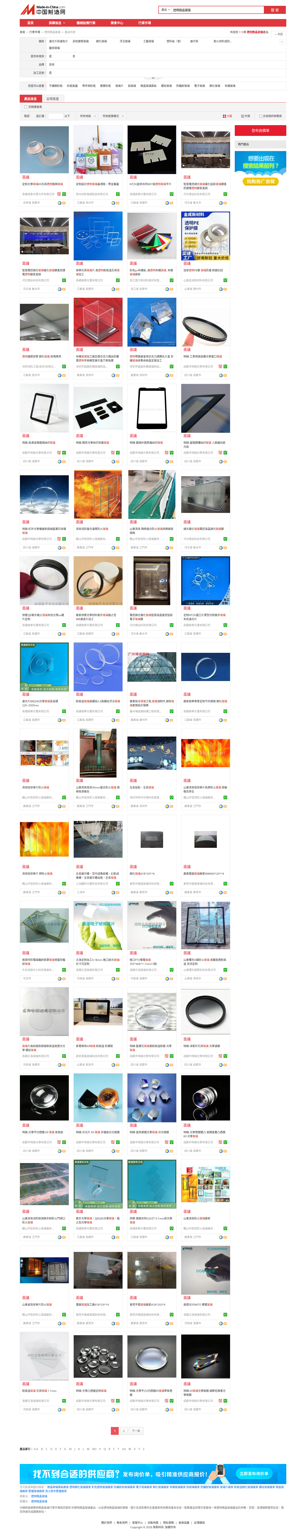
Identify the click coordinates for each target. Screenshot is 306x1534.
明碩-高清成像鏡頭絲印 (38, 443)
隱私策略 (168, 1523)
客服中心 (137, 1523)
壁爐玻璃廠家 (36, 1491)
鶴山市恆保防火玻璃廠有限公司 (93, 539)
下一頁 (136, 1431)
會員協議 (184, 1523)
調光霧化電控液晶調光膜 (203, 529)
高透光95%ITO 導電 (198, 1305)
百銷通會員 (35, 107)
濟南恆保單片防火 (35, 787)
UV (124, 1449)
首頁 (30, 23)
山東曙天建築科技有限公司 (199, 970)
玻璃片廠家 (226, 1487)
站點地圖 (153, 1523)
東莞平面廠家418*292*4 (147, 1305)
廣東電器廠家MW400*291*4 (203, 874)
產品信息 (30, 98)
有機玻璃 (230, 86)
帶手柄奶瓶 (89, 86)
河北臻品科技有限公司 (196, 194)
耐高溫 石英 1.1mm (39, 1391)
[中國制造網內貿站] (43, 9)
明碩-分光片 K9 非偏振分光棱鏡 (98, 1132)
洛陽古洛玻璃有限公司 (89, 970)
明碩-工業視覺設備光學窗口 (202, 356)
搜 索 (275, 10)
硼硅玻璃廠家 (267, 1487)
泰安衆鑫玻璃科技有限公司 (92, 1056)
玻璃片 (119, 86)
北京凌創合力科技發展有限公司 (39, 970)
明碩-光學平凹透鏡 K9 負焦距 (42, 1132)
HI (70, 1449)
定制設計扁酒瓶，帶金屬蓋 (97, 184)
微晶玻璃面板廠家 (58, 1487)
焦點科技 (158, 1527)
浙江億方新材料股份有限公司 (146, 280)
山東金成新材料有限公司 (198, 280)
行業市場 (144, 23)
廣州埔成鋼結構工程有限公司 (146, 711)
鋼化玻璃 (214, 86)
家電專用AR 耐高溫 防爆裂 (94, 1046)
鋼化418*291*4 (142, 874)
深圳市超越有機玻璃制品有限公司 (93, 367)
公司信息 (52, 98)
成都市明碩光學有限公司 (198, 367)
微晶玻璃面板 (148, 86)
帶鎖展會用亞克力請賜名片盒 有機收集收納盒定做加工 (151, 358)
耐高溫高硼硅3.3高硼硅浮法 (98, 701)
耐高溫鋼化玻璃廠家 (246, 1487)
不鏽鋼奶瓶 (55, 86)
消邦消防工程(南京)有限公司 (39, 367)
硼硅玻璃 (166, 86)
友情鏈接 (199, 1523)
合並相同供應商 (272, 116)
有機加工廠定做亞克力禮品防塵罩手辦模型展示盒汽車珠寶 (97, 358)
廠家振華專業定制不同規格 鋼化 (205, 701)
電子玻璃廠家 (144, 1487)
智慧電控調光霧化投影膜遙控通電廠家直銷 (204, 186)
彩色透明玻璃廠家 (102, 1487)
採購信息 (55, 23)
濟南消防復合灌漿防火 (92, 529)
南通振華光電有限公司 (143, 194)
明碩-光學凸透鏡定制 (91, 1391)
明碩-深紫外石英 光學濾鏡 (201, 1046)
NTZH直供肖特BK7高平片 (150, 184)
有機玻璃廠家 (178, 1487)
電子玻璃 (199, 86)
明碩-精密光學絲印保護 (92, 443)
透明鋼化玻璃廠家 (80, 1487)
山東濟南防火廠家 (196, 1218)
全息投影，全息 (142, 787)
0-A (36, 1449)
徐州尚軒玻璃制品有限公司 (92, 194)
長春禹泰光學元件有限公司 (38, 194)
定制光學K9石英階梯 (42, 184)
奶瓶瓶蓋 (72, 86)
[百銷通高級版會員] (59, 194)
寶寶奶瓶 (105, 86)
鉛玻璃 (132, 86)
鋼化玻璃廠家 (161, 1487)
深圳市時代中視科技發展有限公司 (146, 797)
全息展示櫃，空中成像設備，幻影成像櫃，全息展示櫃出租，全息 (97, 876)
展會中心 (117, 23)
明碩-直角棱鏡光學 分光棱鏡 (149, 1132)
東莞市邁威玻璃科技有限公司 (146, 884)
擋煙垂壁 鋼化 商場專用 (41, 356)
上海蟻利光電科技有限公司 (92, 884)
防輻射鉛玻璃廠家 (124, 1487)
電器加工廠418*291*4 (92, 1305)
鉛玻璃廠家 (193, 1487)
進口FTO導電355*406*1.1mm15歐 (143, 962)
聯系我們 (122, 1523)
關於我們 (106, 1523)
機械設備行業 (86, 23)
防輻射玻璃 (183, 86)
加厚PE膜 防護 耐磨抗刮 (203, 270)
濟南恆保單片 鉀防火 (37, 874)
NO (94, 1449)
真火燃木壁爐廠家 (56, 1491)
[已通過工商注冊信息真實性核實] (64, 194)
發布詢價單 (260, 130)
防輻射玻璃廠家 (209, 1487)
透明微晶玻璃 (39, 1496)
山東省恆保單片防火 (37, 1305)
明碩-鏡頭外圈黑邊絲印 (146, 443)
